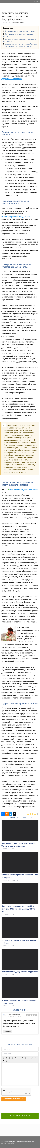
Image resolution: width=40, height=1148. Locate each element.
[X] (14, 814)
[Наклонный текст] (6, 1058)
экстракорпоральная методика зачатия (17, 217)
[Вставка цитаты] (35, 1058)
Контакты (3, 1143)
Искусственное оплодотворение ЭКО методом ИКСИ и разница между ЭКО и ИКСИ (18, 909)
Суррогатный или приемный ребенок (18, 47)
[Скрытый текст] (32, 1058)
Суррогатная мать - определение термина (20, 31)
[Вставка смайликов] (25, 1058)
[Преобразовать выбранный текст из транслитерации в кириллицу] (3, 1061)
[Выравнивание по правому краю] (22, 1058)
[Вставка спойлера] (6, 1061)
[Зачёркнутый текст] (12, 1058)
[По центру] (19, 1058)
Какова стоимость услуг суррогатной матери (21, 44)
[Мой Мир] (10, 814)
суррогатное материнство (11, 79)
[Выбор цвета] (28, 1058)
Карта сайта (10, 1143)
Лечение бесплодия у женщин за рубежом (19, 972)
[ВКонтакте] (3, 814)
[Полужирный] (3, 1058)
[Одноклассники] (7, 814)
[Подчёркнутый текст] (9, 1058)
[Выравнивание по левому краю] (15, 1058)
